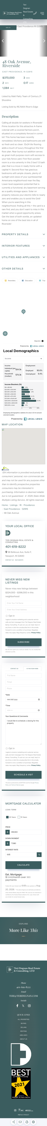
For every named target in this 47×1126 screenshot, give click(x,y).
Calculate (23, 865)
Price (7, 827)
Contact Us (9, 560)
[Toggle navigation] (42, 13)
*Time (7, 706)
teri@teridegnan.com (23, 996)
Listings (14, 505)
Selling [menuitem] (23, 1027)
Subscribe (24, 642)
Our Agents (19, 560)
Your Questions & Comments (16, 716)
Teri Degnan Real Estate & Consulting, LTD (28, 13)
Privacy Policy (35, 633)
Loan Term (10, 810)
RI (21, 505)
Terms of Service (16, 785)
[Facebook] (17, 1006)
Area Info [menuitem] (23, 1035)
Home (5, 505)
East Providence (12, 509)
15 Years (24, 817)
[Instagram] (29, 1006)
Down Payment (12, 838)
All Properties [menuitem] (23, 1019)
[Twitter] (23, 1006)
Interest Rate (11, 850)
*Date (7, 695)
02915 (25, 509)
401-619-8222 (15, 547)
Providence (29, 505)
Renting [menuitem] (23, 1031)
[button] (4, 41)
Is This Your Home (32, 668)
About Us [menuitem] (23, 1039)
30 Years (12, 817)
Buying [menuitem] (23, 1023)
